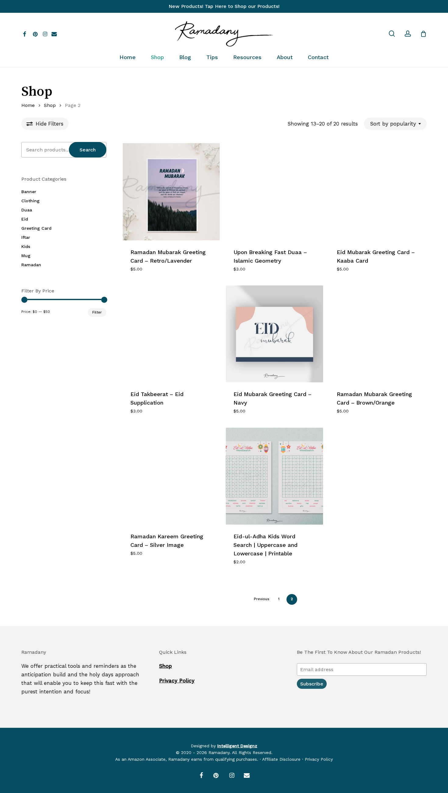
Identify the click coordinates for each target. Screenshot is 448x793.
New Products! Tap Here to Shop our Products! (224, 6)
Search (88, 150)
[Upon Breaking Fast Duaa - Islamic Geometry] (274, 191)
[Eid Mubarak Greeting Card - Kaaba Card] (377, 191)
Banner (28, 191)
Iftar (25, 237)
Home (28, 105)
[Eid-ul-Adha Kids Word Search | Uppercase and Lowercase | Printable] (274, 476)
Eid (24, 219)
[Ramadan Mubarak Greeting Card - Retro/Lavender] (171, 191)
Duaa (26, 209)
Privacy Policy (176, 681)
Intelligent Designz (237, 745)
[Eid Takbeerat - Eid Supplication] (171, 333)
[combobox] (395, 124)
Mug (25, 255)
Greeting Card (36, 228)
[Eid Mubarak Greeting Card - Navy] (274, 333)
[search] (392, 33)
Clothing (30, 200)
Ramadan (31, 264)
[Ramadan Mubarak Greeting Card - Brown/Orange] (377, 333)
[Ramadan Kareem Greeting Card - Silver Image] (171, 476)
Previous (261, 599)
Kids (25, 246)
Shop (50, 105)
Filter (97, 312)
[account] (407, 33)
